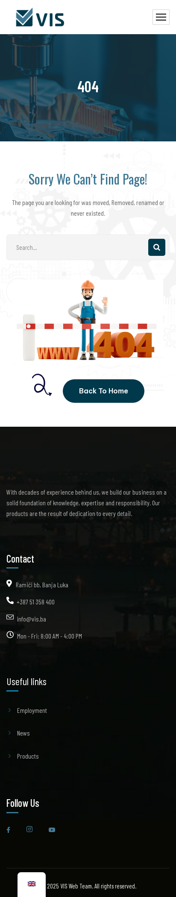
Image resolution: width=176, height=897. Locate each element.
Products (28, 756)
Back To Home (103, 391)
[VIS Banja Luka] (41, 17)
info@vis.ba (31, 619)
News (23, 733)
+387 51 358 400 (36, 602)
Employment (32, 710)
